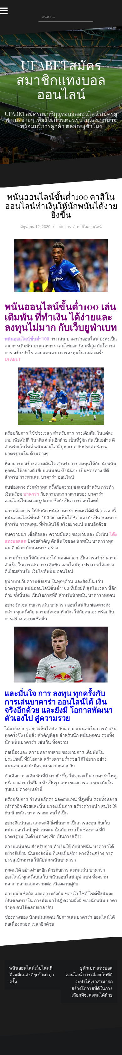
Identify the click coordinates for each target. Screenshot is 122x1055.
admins (64, 226)
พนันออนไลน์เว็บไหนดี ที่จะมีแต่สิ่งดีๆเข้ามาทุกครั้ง (31, 974)
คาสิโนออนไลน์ (89, 226)
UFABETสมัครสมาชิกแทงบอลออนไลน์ (61, 79)
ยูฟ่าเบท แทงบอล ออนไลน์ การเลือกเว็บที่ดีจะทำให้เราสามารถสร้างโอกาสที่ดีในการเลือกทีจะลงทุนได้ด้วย (89, 981)
